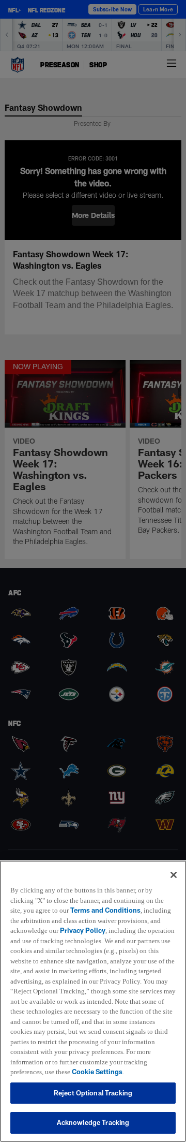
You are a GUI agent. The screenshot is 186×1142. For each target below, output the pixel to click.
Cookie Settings (35, 1071)
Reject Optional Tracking (93, 1093)
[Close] (173, 864)
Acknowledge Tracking (93, 1122)
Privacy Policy (84, 920)
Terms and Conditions (107, 900)
